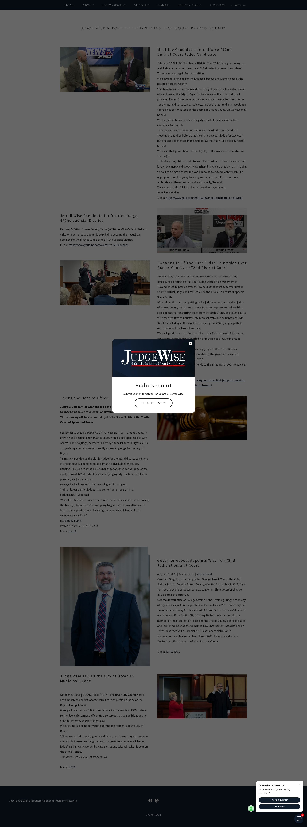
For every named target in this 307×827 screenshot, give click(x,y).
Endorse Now (153, 403)
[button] (298, 818)
